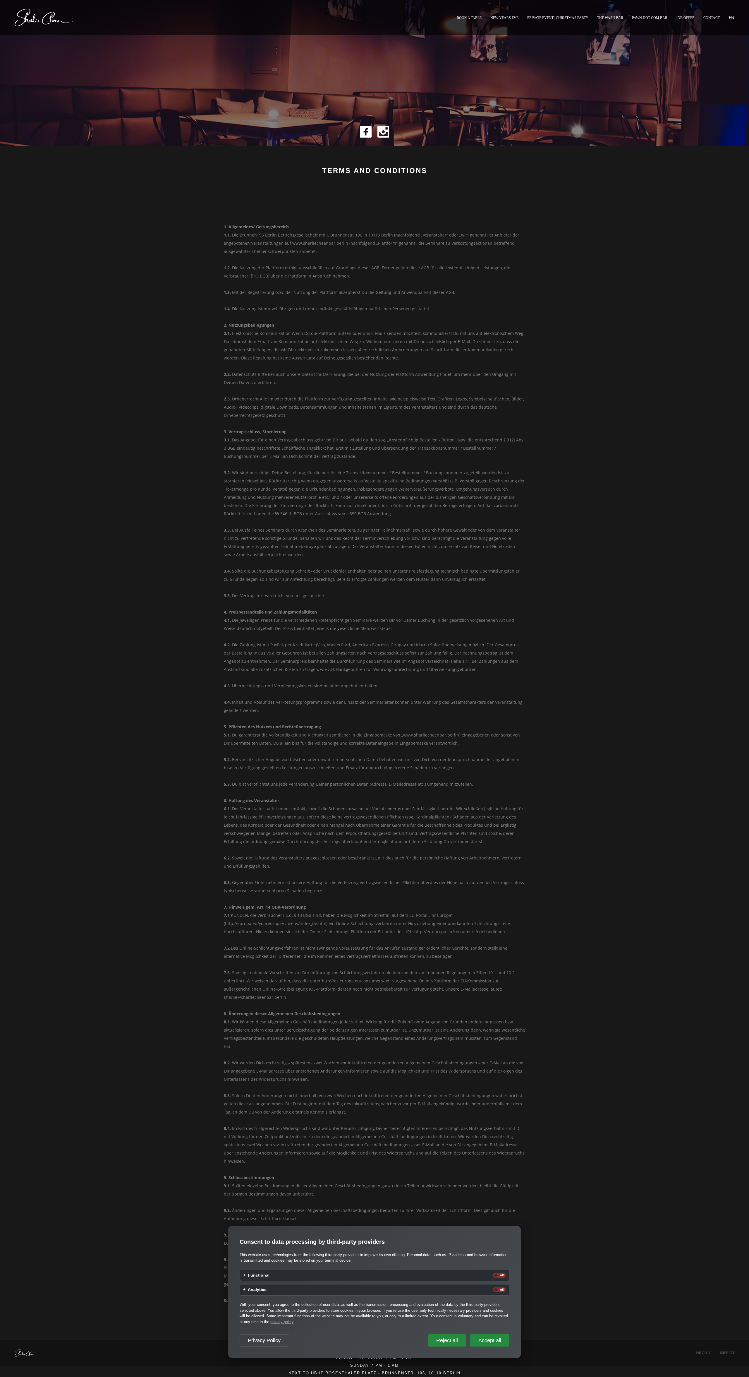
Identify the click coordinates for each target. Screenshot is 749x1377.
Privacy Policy (264, 1340)
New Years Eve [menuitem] (504, 18)
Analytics (257, 1290)
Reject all (447, 1340)
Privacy (703, 1353)
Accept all (489, 1340)
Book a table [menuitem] (469, 18)
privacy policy (281, 1322)
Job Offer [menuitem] (685, 18)
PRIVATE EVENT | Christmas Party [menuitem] (557, 18)
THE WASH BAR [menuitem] (610, 18)
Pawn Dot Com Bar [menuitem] (649, 18)
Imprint (727, 1353)
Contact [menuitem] (711, 18)
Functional (258, 1275)
